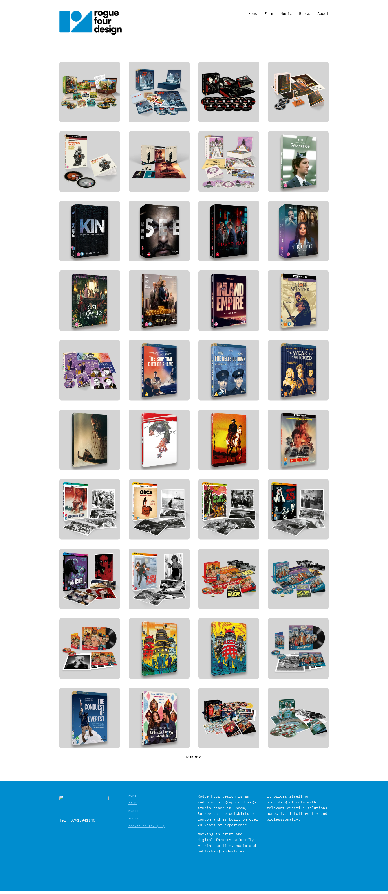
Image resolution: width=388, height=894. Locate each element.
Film (132, 803)
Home (132, 795)
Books (133, 818)
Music (133, 811)
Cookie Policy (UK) (146, 826)
